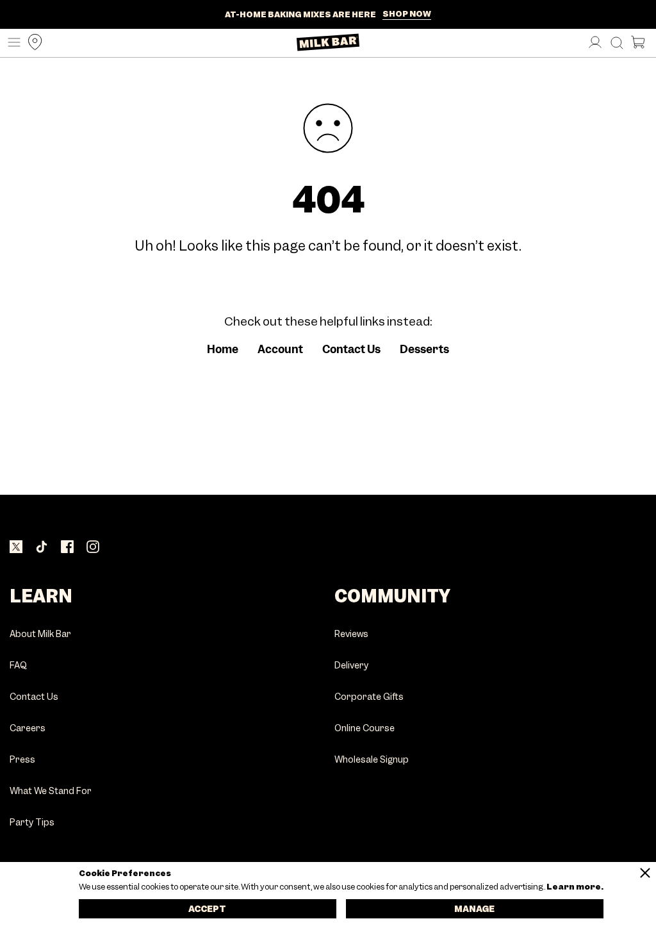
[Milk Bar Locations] (32, 43)
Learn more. (574, 887)
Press (22, 759)
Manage (474, 909)
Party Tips (32, 822)
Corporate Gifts (369, 697)
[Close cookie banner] (645, 873)
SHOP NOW (406, 14)
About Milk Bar (40, 634)
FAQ (18, 665)
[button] (11, 43)
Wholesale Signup (371, 759)
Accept (207, 909)
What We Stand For (51, 791)
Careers (27, 728)
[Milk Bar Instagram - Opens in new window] (92, 548)
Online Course (364, 728)
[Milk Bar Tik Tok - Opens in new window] (41, 548)
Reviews (351, 634)
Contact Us (351, 349)
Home (222, 349)
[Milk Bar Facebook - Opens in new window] (67, 548)
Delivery (351, 665)
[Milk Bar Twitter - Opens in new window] (16, 548)
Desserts (424, 349)
